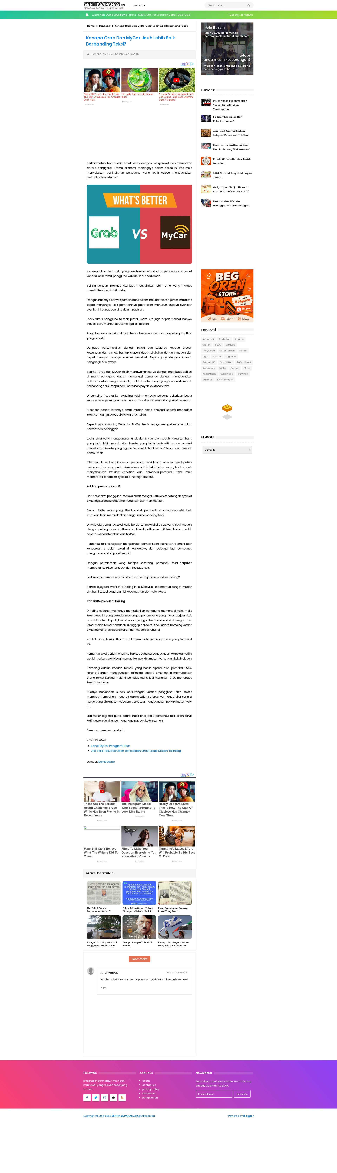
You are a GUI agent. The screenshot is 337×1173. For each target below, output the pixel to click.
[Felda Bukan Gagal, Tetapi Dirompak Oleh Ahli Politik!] (139, 893)
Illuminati (243, 374)
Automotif (209, 362)
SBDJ (218, 345)
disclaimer (149, 1093)
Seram (217, 356)
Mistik (222, 368)
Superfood (226, 374)
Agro (205, 356)
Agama (239, 339)
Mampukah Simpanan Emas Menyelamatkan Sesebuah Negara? (132, 15)
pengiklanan (150, 1097)
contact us (149, 1085)
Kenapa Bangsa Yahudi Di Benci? (137, 944)
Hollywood (209, 350)
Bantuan (208, 379)
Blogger (248, 1116)
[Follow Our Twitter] (96, 1097)
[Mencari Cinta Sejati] (227, 49)
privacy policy (150, 1089)
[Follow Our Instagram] (104, 1097)
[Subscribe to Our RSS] (122, 1097)
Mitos (247, 368)
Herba (243, 350)
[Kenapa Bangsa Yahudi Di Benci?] (139, 927)
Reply (104, 987)
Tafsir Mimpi (244, 362)
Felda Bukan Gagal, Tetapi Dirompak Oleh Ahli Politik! (138, 910)
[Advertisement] (139, 132)
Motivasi (230, 345)
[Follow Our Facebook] (87, 1097)
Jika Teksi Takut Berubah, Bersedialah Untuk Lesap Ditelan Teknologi (136, 751)
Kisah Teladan (225, 379)
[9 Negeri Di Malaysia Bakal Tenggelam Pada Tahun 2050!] (104, 927)
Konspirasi (209, 368)
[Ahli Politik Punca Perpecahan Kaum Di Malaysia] (104, 893)
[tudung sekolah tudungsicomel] (227, 410)
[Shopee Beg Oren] (227, 295)
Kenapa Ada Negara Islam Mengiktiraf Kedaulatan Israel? (173, 945)
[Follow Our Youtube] (113, 1097)
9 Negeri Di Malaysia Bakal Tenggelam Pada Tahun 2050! (102, 945)
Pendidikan (226, 362)
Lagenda (231, 356)
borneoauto (106, 762)
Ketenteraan (227, 350)
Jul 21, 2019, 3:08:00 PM (177, 972)
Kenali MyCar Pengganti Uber (110, 746)
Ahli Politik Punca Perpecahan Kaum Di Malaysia (99, 911)
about (146, 1080)
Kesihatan (224, 339)
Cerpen (234, 368)
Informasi (208, 339)
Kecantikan (209, 374)
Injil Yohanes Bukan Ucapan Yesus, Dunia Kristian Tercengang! (230, 105)
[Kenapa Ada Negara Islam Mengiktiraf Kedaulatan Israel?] (175, 927)
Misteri (206, 345)
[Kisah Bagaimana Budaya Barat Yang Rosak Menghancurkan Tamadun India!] (175, 893)
